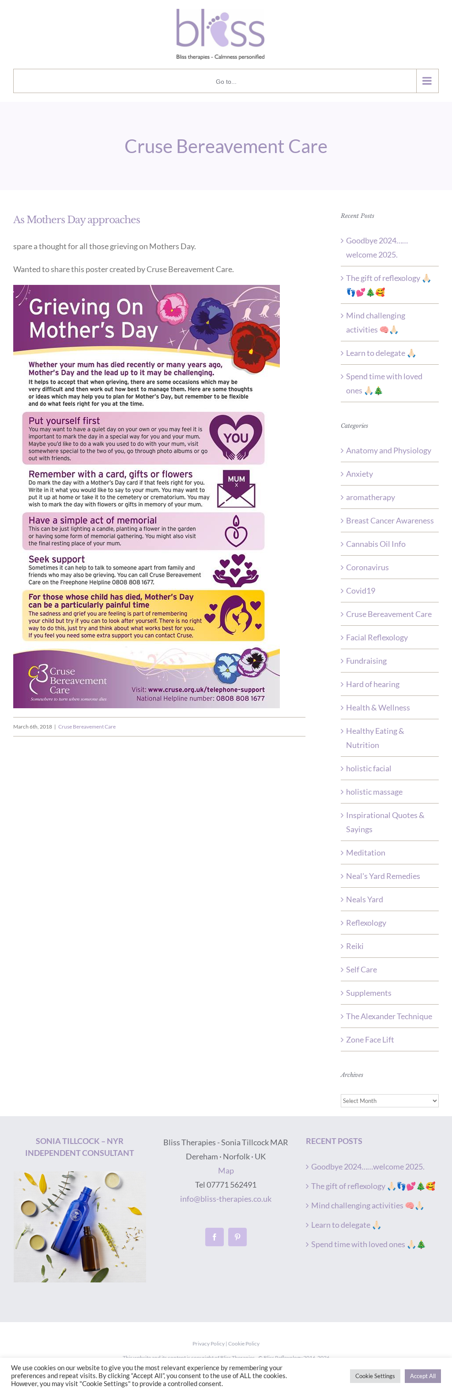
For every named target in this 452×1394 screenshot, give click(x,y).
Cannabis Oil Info (376, 544)
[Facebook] (214, 1237)
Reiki (355, 946)
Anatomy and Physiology (388, 450)
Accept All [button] (423, 1375)
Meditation (365, 852)
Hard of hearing (372, 684)
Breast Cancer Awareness (390, 520)
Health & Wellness (378, 707)
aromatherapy (370, 497)
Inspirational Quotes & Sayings (385, 822)
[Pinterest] (237, 1237)
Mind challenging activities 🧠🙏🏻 (367, 1205)
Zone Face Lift (370, 1039)
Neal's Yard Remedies (383, 876)
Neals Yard (364, 899)
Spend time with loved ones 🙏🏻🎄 (368, 1244)
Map (226, 1170)
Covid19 (360, 590)
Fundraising (366, 660)
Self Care (361, 969)
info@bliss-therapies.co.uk (225, 1198)
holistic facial (369, 768)
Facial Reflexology (377, 637)
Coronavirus (367, 567)
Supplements (369, 993)
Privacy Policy (208, 1343)
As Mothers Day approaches (76, 220)
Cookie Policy (244, 1343)
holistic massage (374, 791)
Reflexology (366, 922)
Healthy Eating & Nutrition (375, 738)
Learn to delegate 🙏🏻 (381, 353)
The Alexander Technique (389, 1016)
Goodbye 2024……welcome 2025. (368, 1166)
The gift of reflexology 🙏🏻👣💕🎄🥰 (373, 1186)
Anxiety (359, 473)
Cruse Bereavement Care (87, 726)
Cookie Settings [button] (375, 1375)
